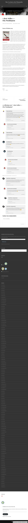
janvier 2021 (3, 403)
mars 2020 (3, 421)
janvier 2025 (3, 318)
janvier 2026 (3, 297)
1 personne (10, 127)
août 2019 (3, 433)
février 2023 (3, 359)
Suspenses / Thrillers (17, 23)
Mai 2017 (3, 481)
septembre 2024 (4, 325)
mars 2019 (3, 442)
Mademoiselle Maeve (9, 111)
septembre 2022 (4, 368)
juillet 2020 (3, 414)
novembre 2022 (4, 364)
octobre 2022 (4, 366)
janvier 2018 (3, 467)
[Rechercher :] (14, 250)
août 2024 (3, 327)
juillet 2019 (3, 435)
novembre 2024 (4, 322)
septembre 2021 (4, 389)
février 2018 (3, 465)
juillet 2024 (3, 329)
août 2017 (3, 476)
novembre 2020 (4, 407)
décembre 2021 (4, 384)
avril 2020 (3, 419)
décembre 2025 (4, 299)
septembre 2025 (4, 304)
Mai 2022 (3, 375)
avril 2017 (3, 483)
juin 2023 (3, 352)
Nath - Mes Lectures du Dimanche (8, 23)
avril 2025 (3, 313)
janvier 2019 (3, 446)
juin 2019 (3, 437)
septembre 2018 (4, 453)
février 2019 (3, 444)
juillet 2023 (3, 350)
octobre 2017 (3, 472)
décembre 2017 (4, 469)
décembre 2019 (4, 426)
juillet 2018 (3, 456)
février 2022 (3, 380)
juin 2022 (3, 373)
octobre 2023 (4, 345)
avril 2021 (3, 398)
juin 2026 (3, 288)
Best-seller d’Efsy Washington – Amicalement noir (10, 175)
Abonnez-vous (4, 241)
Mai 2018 (3, 460)
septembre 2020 (4, 410)
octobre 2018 (3, 451)
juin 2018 (3, 458)
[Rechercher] (25, 250)
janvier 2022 (3, 382)
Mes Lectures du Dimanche (14, 2)
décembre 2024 (4, 320)
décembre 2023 (4, 341)
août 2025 (3, 306)
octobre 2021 (3, 387)
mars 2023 (3, 357)
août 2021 (3, 391)
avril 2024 (3, 334)
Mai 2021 (3, 396)
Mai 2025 (3, 311)
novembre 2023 (4, 343)
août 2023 (3, 348)
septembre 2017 (4, 474)
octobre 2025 (4, 302)
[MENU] (2, 6)
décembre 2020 (4, 405)
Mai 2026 (3, 290)
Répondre (23, 120)
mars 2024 (3, 336)
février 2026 (3, 295)
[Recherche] (26, 6)
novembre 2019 (4, 428)
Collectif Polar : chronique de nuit (10, 178)
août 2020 (3, 412)
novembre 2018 (4, 449)
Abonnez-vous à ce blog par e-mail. (9, 506)
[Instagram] (2, 257)
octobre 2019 (3, 430)
